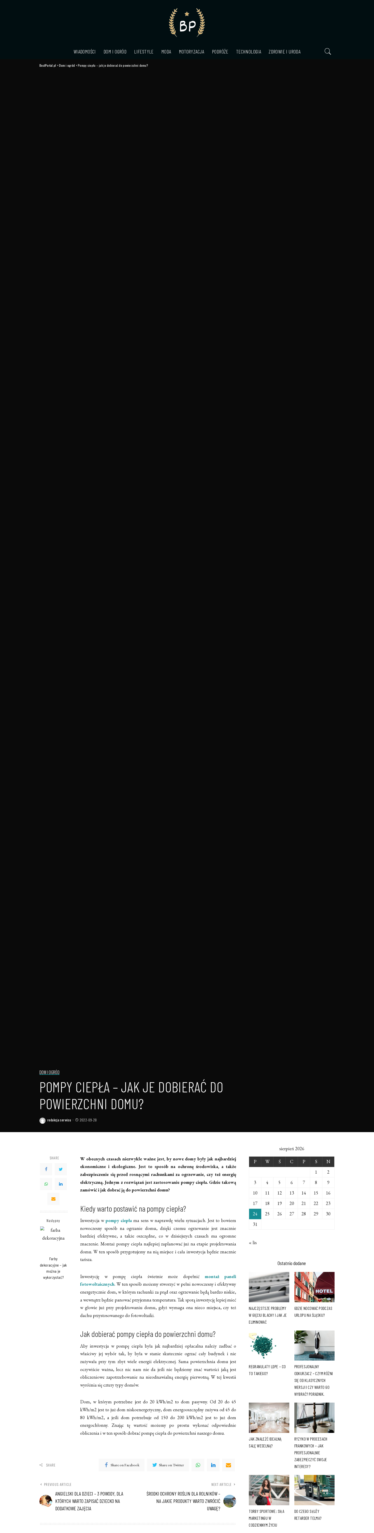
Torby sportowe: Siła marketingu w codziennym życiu (266, 1518)
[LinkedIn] (61, 1184)
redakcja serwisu (59, 1120)
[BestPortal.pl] (187, 22)
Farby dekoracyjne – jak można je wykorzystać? (53, 1268)
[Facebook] (46, 1169)
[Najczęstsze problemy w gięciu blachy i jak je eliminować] (269, 1287)
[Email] (53, 1199)
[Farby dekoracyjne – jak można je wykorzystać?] (53, 1239)
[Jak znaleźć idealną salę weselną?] (269, 1418)
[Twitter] (61, 1169)
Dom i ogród (49, 1072)
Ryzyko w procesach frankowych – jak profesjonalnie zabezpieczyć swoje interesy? (310, 1452)
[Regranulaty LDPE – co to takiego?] (269, 1346)
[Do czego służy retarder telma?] (314, 1490)
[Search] (328, 51)
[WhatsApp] (46, 1184)
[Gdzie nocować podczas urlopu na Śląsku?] (314, 1287)
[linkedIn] (213, 1465)
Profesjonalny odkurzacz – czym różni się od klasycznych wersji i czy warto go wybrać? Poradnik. (313, 1380)
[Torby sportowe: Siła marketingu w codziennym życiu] (269, 1490)
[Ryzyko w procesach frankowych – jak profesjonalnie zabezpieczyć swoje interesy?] (314, 1418)
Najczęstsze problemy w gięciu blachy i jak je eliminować (268, 1315)
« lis (253, 1242)
